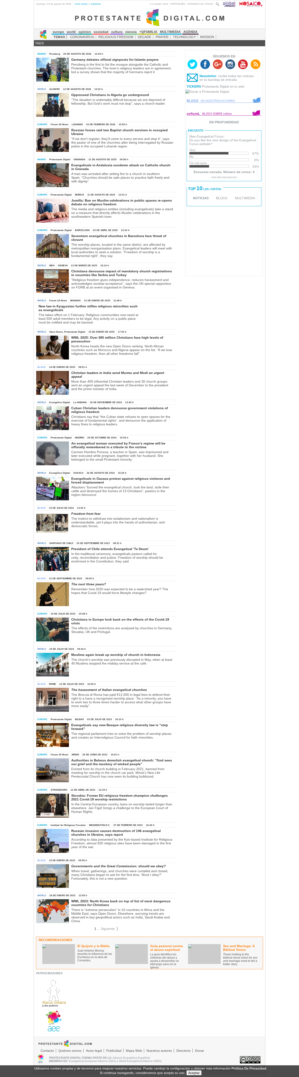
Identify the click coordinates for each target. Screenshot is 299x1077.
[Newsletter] (192, 78)
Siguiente (109, 929)
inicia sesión (81, 4)
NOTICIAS (201, 198)
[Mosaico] (249, 4)
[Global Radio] (229, 4)
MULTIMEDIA (245, 198)
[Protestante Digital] (149, 17)
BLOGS (221, 198)
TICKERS (194, 86)
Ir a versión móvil (159, 4)
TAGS (39, 43)
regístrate (96, 4)
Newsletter (207, 76)
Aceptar (194, 1073)
